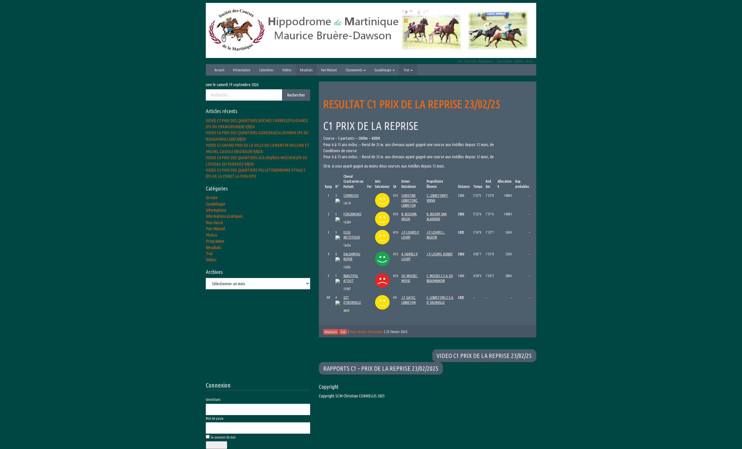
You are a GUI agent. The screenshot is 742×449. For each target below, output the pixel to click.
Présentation (241, 70)
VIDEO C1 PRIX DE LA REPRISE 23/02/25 (484, 355)
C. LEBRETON (435, 195)
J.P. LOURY (408, 232)
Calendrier (266, 70)
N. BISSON (408, 214)
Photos (211, 234)
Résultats (306, 70)
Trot (406, 70)
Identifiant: (213, 399)
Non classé (214, 222)
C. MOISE (433, 276)
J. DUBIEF (446, 254)
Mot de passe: (215, 418)
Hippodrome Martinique (366, 332)
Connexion (216, 445)
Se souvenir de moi (223, 437)
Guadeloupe (383, 70)
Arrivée (212, 197)
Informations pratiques (224, 216)
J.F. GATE (407, 297)
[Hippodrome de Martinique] (371, 30)
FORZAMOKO (352, 214)
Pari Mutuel (329, 70)
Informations (216, 210)
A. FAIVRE (407, 254)
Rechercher (296, 94)
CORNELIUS (351, 195)
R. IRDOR (433, 214)
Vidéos (286, 70)
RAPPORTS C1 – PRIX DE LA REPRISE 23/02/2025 (381, 368)
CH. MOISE (408, 276)
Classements (354, 70)
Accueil (219, 70)
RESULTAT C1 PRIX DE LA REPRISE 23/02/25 (412, 104)
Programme (215, 241)
